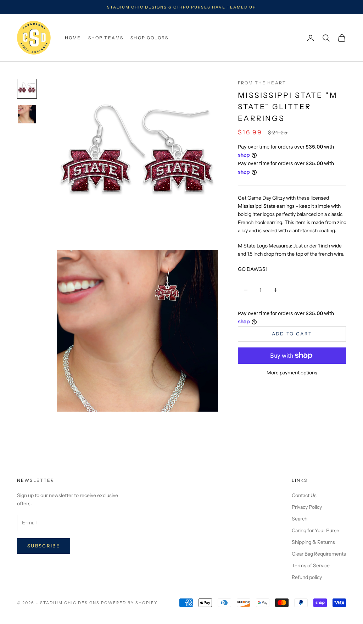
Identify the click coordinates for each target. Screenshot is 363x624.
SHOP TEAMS (106, 37)
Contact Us (304, 495)
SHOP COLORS (149, 37)
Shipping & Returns (313, 542)
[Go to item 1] (27, 89)
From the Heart (262, 82)
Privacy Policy (307, 507)
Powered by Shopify (129, 602)
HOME (73, 37)
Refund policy (307, 577)
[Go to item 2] (27, 114)
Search (299, 519)
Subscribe (43, 545)
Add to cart (292, 333)
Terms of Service (311, 565)
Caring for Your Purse (315, 530)
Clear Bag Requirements (319, 554)
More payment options (292, 372)
